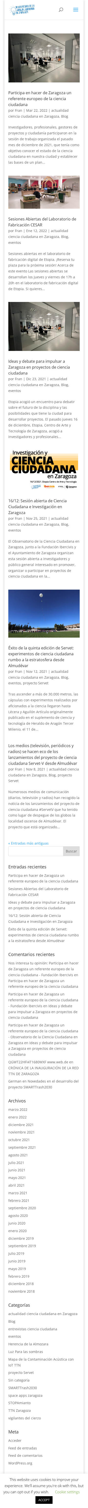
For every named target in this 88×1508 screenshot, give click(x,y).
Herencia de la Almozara (28, 1344)
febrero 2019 (18, 1276)
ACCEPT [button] (44, 1500)
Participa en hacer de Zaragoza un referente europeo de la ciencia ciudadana (39, 98)
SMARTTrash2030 (22, 1387)
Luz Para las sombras (25, 1351)
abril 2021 (16, 1185)
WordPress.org (20, 1463)
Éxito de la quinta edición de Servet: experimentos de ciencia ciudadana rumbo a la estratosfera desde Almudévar (43, 935)
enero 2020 (17, 1230)
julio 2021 (16, 1162)
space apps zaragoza (25, 1395)
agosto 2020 (18, 1215)
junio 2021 (16, 1170)
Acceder (15, 1440)
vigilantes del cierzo (24, 1418)
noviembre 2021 (21, 1132)
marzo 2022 (17, 1109)
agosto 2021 (18, 1155)
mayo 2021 (17, 1177)
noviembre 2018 (21, 1291)
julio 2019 (16, 1253)
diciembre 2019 (21, 1238)
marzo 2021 (17, 1193)
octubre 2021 (19, 1139)
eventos (14, 242)
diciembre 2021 (21, 1124)
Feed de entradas (22, 1448)
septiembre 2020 (22, 1208)
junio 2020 (16, 1223)
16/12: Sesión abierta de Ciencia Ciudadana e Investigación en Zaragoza (37, 506)
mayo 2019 (17, 1268)
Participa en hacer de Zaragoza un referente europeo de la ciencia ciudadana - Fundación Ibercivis (43, 1000)
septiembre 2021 (22, 1147)
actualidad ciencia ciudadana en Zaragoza (42, 1313)
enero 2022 (17, 1117)
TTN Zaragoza (19, 1410)
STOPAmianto (19, 1402)
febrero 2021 (18, 1200)
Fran (18, 110)
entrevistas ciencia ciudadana (32, 1329)
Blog (64, 116)
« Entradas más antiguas (28, 843)
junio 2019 (16, 1261)
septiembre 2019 (22, 1245)
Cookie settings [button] (67, 1491)
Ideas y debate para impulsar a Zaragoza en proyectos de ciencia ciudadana (39, 367)
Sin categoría (19, 1380)
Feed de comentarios (25, 1455)
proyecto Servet (35, 683)
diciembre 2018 (21, 1283)
